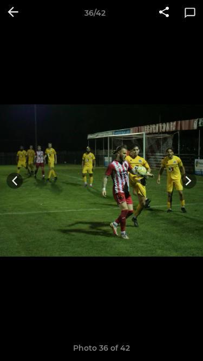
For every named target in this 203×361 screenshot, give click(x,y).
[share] (164, 13)
